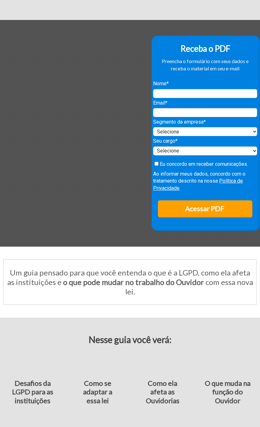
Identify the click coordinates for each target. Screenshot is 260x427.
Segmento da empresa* (179, 122)
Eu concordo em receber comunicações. (203, 164)
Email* (160, 103)
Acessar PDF (204, 208)
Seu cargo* (165, 141)
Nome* (161, 84)
